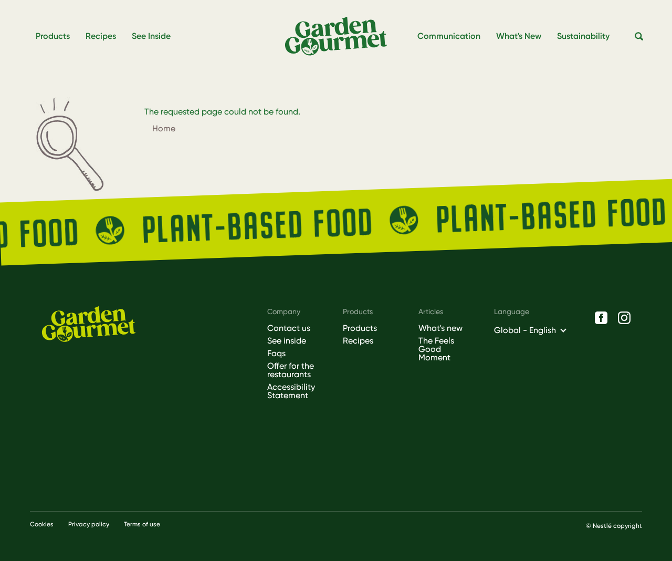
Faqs (276, 353)
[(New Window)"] (601, 317)
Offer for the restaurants (290, 370)
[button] (639, 37)
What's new (440, 328)
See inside (286, 341)
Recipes (358, 341)
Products (360, 328)
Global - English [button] (525, 330)
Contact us (288, 328)
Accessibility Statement (291, 391)
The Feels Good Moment (436, 349)
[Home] (340, 36)
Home (163, 128)
